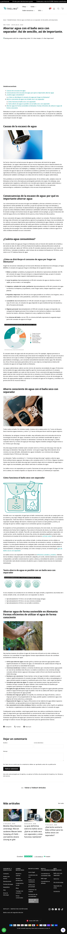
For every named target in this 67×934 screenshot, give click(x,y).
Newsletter (6, 887)
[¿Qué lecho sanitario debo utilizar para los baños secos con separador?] (54, 815)
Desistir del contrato (32, 901)
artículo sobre (47, 536)
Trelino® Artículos (11, 20)
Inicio (4, 20)
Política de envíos (6, 877)
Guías (33, 7)
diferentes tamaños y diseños (46, 555)
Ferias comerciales (19, 897)
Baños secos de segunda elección (13, 912)
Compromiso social (20, 884)
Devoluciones (7, 881)
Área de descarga (6, 894)
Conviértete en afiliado (45, 882)
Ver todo (6, 25)
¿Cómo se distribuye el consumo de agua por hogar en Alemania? (29, 97)
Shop (24, 7)
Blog (17, 888)
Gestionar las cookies (32, 890)
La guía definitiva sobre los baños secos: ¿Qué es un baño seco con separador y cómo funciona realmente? (33, 831)
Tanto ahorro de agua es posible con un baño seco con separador (29, 104)
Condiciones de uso (33, 876)
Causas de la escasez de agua (16, 91)
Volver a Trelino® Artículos (35, 788)
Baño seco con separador (58, 874)
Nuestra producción (19, 879)
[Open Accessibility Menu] (63, 930)
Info (40, 10)
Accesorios (57, 891)
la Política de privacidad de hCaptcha (44, 774)
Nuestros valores (18, 874)
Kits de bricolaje (58, 882)
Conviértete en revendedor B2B (45, 874)
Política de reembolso (31, 881)
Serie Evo (56, 879)
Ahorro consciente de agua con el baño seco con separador (25, 99)
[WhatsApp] (4, 930)
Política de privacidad (31, 886)
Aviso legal (31, 872)
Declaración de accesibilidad (32, 895)
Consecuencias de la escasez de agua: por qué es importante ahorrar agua (30, 93)
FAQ (4, 890)
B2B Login (44, 878)
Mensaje (5, 751)
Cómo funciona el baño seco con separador (22, 102)
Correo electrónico (38, 742)
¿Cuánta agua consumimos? (15, 95)
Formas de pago (8, 884)
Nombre (5, 742)
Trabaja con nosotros (19, 892)
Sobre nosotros (28, 10)
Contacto (6, 873)
